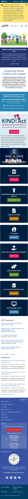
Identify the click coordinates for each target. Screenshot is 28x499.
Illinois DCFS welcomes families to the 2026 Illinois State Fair (13, 361)
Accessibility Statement (7, 404)
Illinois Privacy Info (17, 491)
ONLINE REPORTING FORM (14, 429)
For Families (4, 406)
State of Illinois (17, 495)
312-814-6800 (14, 438)
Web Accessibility (5, 487)
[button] (15, 64)
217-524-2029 (14, 447)
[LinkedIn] (11, 478)
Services (25, 1)
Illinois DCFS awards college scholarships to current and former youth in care (13, 384)
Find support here (18, 96)
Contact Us (4, 414)
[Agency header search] (22, 26)
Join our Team (4, 417)
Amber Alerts (4, 491)
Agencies (18, 1)
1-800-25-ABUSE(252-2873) (14, 433)
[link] (7, 478)
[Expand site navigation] (26, 26)
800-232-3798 (14, 446)
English (15, 26)
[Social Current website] (14, 464)
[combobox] (16, 26)
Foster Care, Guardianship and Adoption (11, 412)
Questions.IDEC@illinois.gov (11, 18)
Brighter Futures (5, 409)
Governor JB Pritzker (5, 495)
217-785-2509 (14, 440)
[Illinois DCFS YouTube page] (19, 478)
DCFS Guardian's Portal (6, 419)
